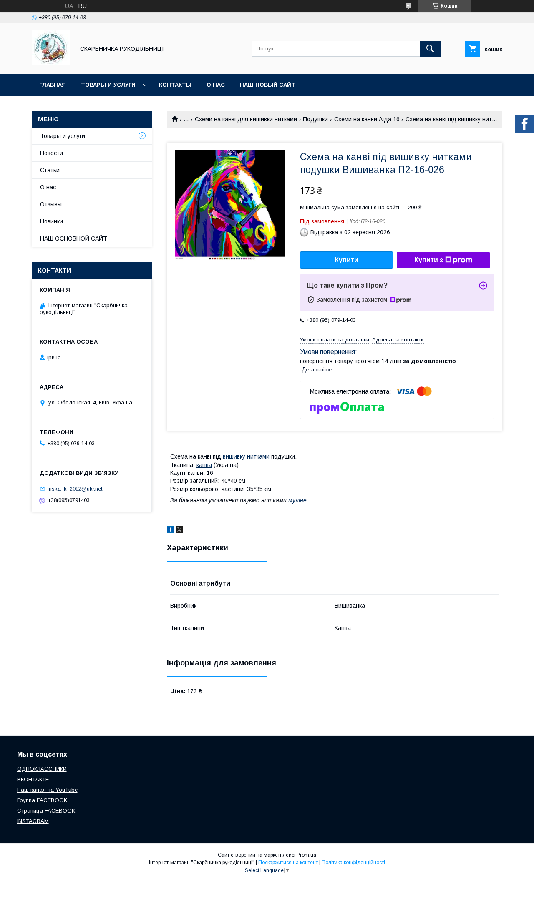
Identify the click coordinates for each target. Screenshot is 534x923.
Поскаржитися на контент (288, 862)
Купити (346, 259)
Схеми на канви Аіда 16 (367, 119)
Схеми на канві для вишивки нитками (246, 119)
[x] (179, 530)
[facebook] (170, 530)
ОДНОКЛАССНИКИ (42, 769)
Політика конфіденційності (353, 862)
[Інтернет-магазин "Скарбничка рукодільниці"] (51, 63)
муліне (297, 500)
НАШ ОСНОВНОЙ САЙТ (73, 238)
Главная (52, 85)
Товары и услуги (108, 85)
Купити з (428, 259)
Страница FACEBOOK (46, 811)
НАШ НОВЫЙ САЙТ (267, 85)
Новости (51, 153)
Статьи (50, 170)
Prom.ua (306, 855)
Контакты (175, 85)
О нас (216, 85)
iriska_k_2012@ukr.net (75, 488)
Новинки (51, 221)
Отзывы (51, 204)
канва (204, 464)
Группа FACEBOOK (42, 800)
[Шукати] (430, 49)
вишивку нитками (246, 456)
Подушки (315, 119)
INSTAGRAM (33, 821)
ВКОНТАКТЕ (33, 779)
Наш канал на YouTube (47, 790)
